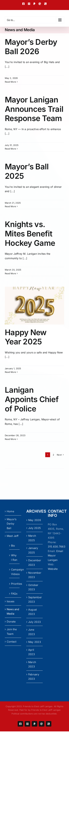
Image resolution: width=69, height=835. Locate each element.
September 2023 (34, 599)
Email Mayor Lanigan (55, 555)
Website (53, 568)
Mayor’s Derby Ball (12, 524)
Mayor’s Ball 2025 (27, 171)
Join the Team (12, 631)
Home (10, 511)
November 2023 (34, 575)
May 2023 (34, 642)
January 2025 (33, 550)
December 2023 (34, 562)
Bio (13, 545)
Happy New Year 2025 (26, 337)
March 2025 (32, 538)
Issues (10, 601)
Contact (12, 641)
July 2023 (34, 621)
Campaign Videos (14, 572)
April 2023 (31, 652)
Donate (11, 621)
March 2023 (32, 664)
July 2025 (34, 528)
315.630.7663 (56, 546)
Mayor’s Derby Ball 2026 (31, 46)
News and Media (13, 611)
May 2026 (34, 520)
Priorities (14, 583)
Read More (10, 81)
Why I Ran (14, 557)
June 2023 (31, 632)
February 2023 (33, 677)
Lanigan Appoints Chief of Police (32, 399)
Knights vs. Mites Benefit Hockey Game (30, 233)
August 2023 (32, 612)
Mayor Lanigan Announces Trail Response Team (34, 109)
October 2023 (33, 587)
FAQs (14, 593)
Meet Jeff (12, 535)
